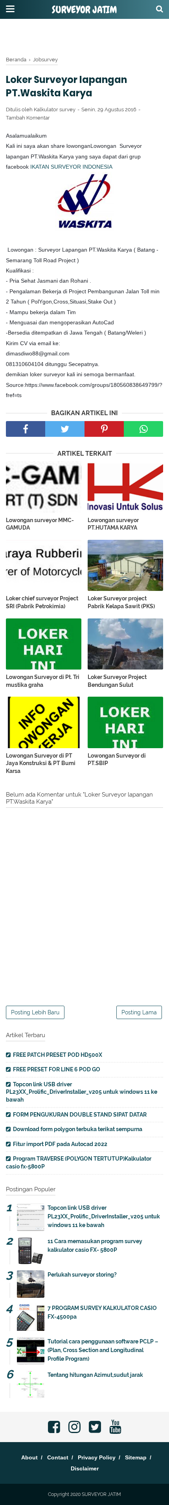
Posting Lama (139, 1012)
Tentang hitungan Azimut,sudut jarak (95, 1375)
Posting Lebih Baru (35, 1012)
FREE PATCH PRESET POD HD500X (57, 1055)
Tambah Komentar (28, 118)
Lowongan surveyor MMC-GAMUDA (40, 524)
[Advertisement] (84, 37)
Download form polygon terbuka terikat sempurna (77, 1129)
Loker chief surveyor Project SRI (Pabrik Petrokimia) (42, 602)
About (29, 1457)
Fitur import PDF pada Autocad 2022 (60, 1144)
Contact (57, 1457)
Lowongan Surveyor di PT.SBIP (117, 759)
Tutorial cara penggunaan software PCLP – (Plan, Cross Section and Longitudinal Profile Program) (103, 1350)
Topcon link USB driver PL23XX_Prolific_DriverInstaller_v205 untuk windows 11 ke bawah (81, 1092)
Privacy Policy (97, 1457)
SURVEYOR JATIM (84, 10)
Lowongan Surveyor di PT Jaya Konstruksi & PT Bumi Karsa (40, 763)
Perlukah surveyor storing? (82, 1274)
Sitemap (136, 1457)
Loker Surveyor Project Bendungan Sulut (117, 681)
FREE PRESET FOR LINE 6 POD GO (56, 1069)
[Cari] (159, 8)
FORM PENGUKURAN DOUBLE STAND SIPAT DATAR (80, 1114)
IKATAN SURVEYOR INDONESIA (71, 167)
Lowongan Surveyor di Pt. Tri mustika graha (42, 681)
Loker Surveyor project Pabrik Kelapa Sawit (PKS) (121, 602)
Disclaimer (85, 1468)
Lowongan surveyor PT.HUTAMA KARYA (113, 524)
